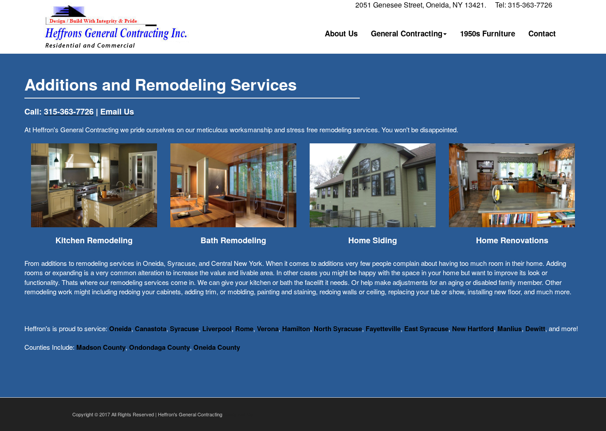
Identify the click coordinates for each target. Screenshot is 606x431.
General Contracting (406, 33)
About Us (341, 33)
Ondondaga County (159, 347)
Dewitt (535, 328)
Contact (542, 33)
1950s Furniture (487, 33)
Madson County (101, 347)
